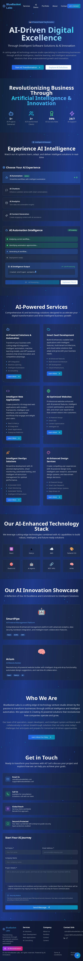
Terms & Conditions (58, 954)
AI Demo (35, 6)
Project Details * (11, 868)
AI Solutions (27, 932)
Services (26, 6)
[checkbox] (6, 886)
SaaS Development (29, 935)
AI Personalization (14, 948)
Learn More (12, 377)
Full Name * (9, 848)
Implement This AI (69, 282)
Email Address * (48, 848)
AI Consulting (28, 941)
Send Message (39, 907)
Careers (46, 941)
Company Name (11, 858)
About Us (46, 932)
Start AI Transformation (26, 67)
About (55, 6)
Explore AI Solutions (58, 67)
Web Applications (29, 938)
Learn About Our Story (40, 737)
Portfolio (45, 6)
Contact (64, 6)
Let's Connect (74, 6)
